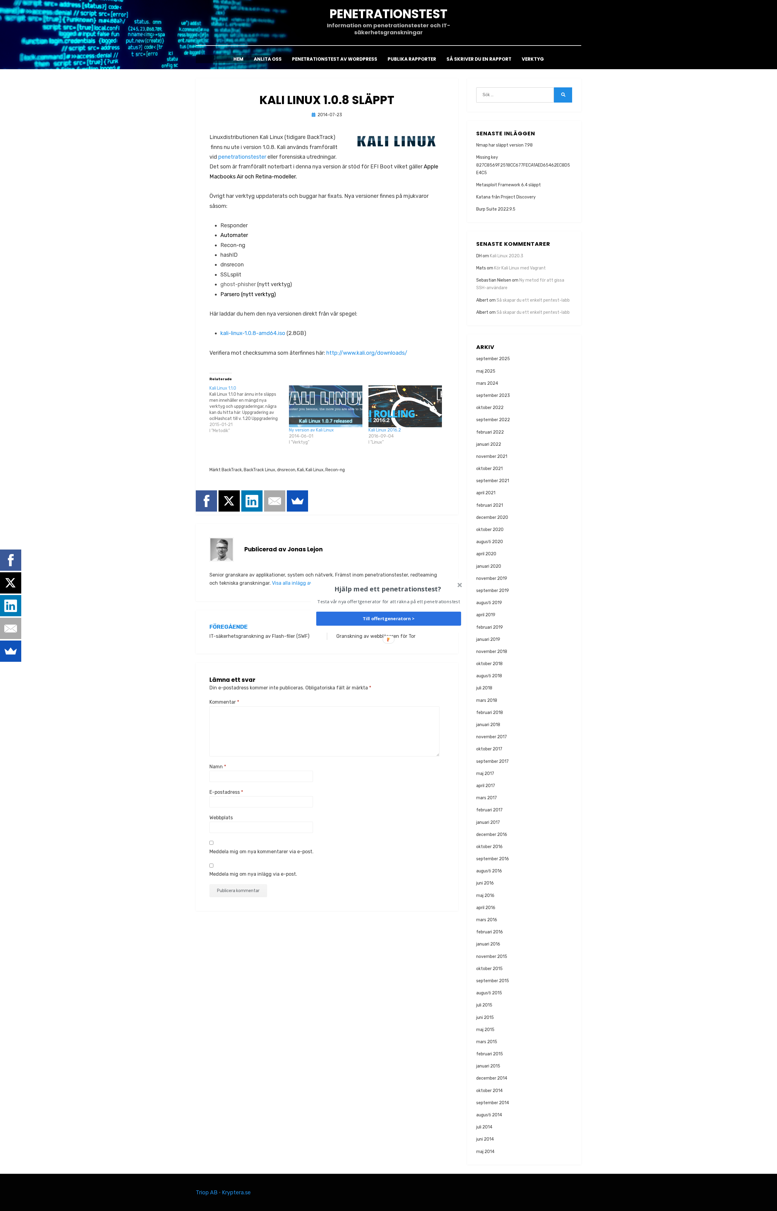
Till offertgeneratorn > (389, 618)
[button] (387, 589)
